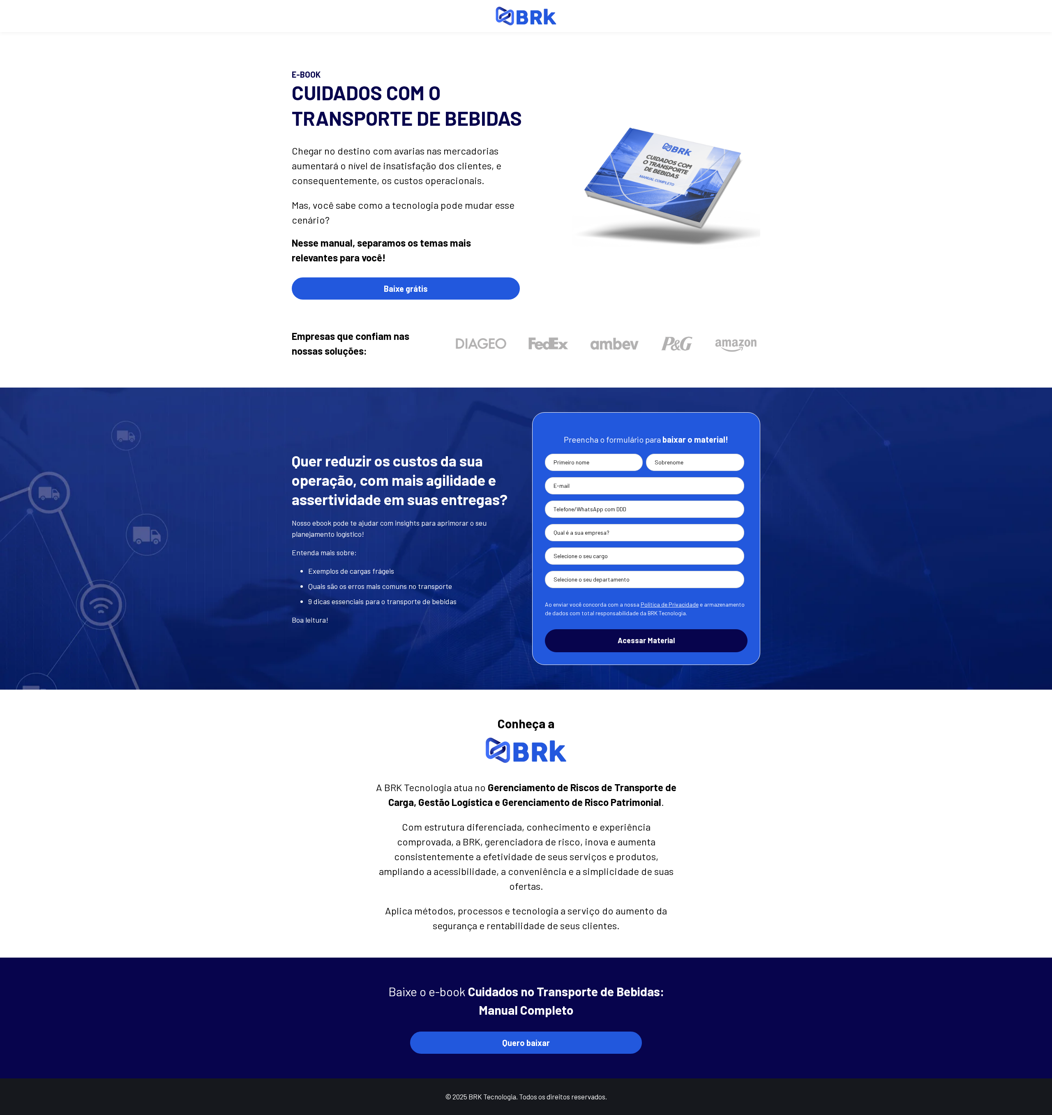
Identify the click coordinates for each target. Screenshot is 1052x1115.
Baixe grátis (406, 288)
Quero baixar (526, 1043)
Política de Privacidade (670, 604)
